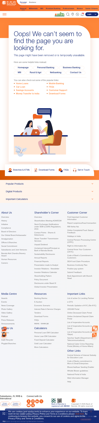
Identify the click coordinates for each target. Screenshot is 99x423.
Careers (4, 263)
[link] (59, 14)
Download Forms (57, 94)
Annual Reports (40, 258)
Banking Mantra (40, 298)
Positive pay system (75, 269)
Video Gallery (6, 313)
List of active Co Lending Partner (80, 298)
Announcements (8, 324)
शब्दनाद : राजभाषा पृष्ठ (41, 324)
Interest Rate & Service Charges (47, 309)
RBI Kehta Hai (73, 227)
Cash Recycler (7, 340)
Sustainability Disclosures (44, 254)
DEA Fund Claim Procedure (78, 261)
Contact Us (75, 73)
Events (4, 302)
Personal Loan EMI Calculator (46, 333)
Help (69, 382)
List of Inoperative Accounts (78, 322)
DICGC (67, 406)
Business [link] (32, 2)
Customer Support (58, 91)
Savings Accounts (25, 91)
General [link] (23, 8)
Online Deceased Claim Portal (79, 313)
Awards (4, 298)
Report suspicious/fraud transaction (81, 223)
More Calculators (41, 347)
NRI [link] (41, 8)
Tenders (37, 313)
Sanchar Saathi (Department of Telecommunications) (80, 339)
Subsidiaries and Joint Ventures (14, 250)
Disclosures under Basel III (45, 283)
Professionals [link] (68, 8)
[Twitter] (41, 401)
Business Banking (71, 68)
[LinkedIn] (37, 401)
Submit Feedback (74, 272)
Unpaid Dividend (41, 244)
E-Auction (38, 302)
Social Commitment (9, 246)
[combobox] (95, 328)
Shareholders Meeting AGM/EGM (47, 221)
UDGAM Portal (73, 309)
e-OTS (70, 302)
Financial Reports (41, 261)
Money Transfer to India (27, 94)
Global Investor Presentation (45, 287)
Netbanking (55, 73)
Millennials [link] (33, 8)
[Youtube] (29, 405)
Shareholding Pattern (43, 276)
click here (79, 414)
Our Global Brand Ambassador (13, 235)
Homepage (23, 68)
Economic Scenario (42, 305)
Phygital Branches (8, 343)
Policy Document (41, 279)
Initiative (4, 224)
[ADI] (4, 335)
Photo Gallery (6, 309)
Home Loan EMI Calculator (45, 336)
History (4, 221)
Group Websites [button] (5, 404)
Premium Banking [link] (53, 8)
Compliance (6, 228)
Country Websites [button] (15, 404)
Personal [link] (23, 2)
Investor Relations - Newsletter (46, 269)
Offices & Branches (9, 242)
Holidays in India (74, 236)
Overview (5, 217)
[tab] (49, 184)
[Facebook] (29, 401)
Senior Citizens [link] (91, 8)
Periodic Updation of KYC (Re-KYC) (81, 305)
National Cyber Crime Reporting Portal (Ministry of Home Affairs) (80, 345)
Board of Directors (8, 232)
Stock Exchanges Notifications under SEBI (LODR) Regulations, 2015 (47, 226)
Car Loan (20, 87)
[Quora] (33, 405)
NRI (19, 73)
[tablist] (49, 191)
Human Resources (8, 259)
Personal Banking (45, 68)
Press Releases (7, 320)
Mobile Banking (56, 84)
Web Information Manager (78, 378)
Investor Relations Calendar (45, 272)
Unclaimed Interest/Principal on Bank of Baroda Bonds (47, 249)
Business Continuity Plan (77, 265)
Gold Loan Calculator (43, 343)
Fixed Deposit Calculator (44, 340)
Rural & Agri (35, 73)
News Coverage (7, 305)
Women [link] (80, 8)
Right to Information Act (76, 246)
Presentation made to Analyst (46, 265)
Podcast (4, 316)
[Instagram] (33, 401)
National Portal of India (76, 374)
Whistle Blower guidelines (77, 371)
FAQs (51, 87)
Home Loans (22, 84)
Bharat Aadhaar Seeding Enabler (80, 367)
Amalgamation (7, 239)
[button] (67, 14)
